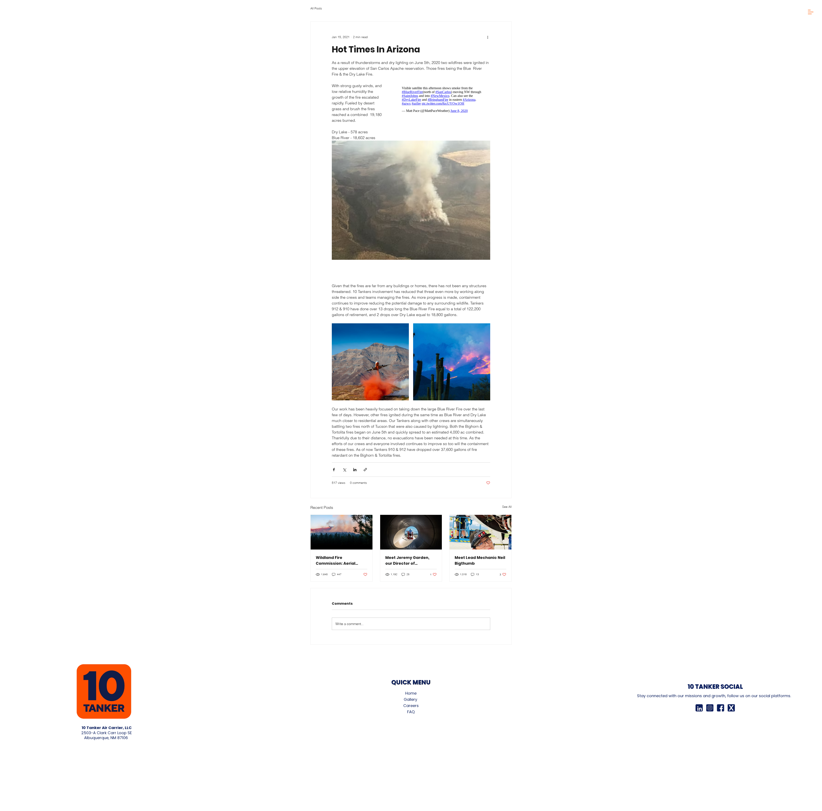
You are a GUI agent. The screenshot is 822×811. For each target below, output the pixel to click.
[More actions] (487, 37)
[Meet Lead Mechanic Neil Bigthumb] (480, 532)
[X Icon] (731, 707)
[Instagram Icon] (709, 707)
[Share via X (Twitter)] (344, 470)
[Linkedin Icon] (699, 707)
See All (507, 507)
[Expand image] (370, 361)
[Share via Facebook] (334, 470)
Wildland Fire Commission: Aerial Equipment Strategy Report (336, 560)
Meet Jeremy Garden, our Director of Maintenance (407, 560)
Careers (411, 705)
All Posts (316, 8)
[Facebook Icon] (720, 707)
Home (411, 693)
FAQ (411, 711)
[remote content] (441, 99)
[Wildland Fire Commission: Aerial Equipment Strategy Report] (341, 532)
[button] (810, 11)
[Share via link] (365, 470)
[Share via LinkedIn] (355, 470)
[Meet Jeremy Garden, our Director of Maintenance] (411, 532)
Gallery (411, 699)
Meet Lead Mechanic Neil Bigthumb (480, 560)
